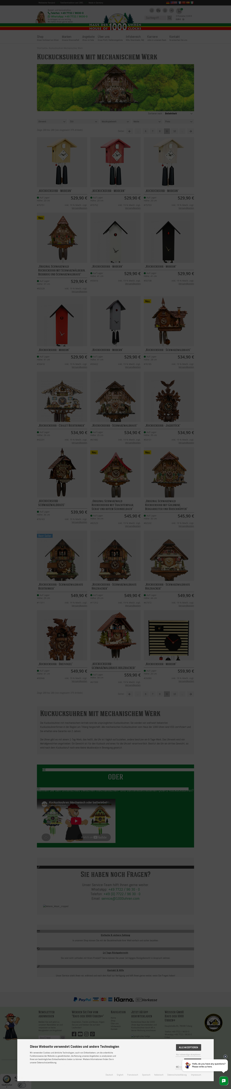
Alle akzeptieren (188, 1047)
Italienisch (158, 1074)
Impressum (196, 1074)
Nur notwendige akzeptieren (188, 1054)
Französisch (132, 1074)
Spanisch (146, 1074)
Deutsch (109, 1074)
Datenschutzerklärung (177, 1074)
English (120, 1074)
